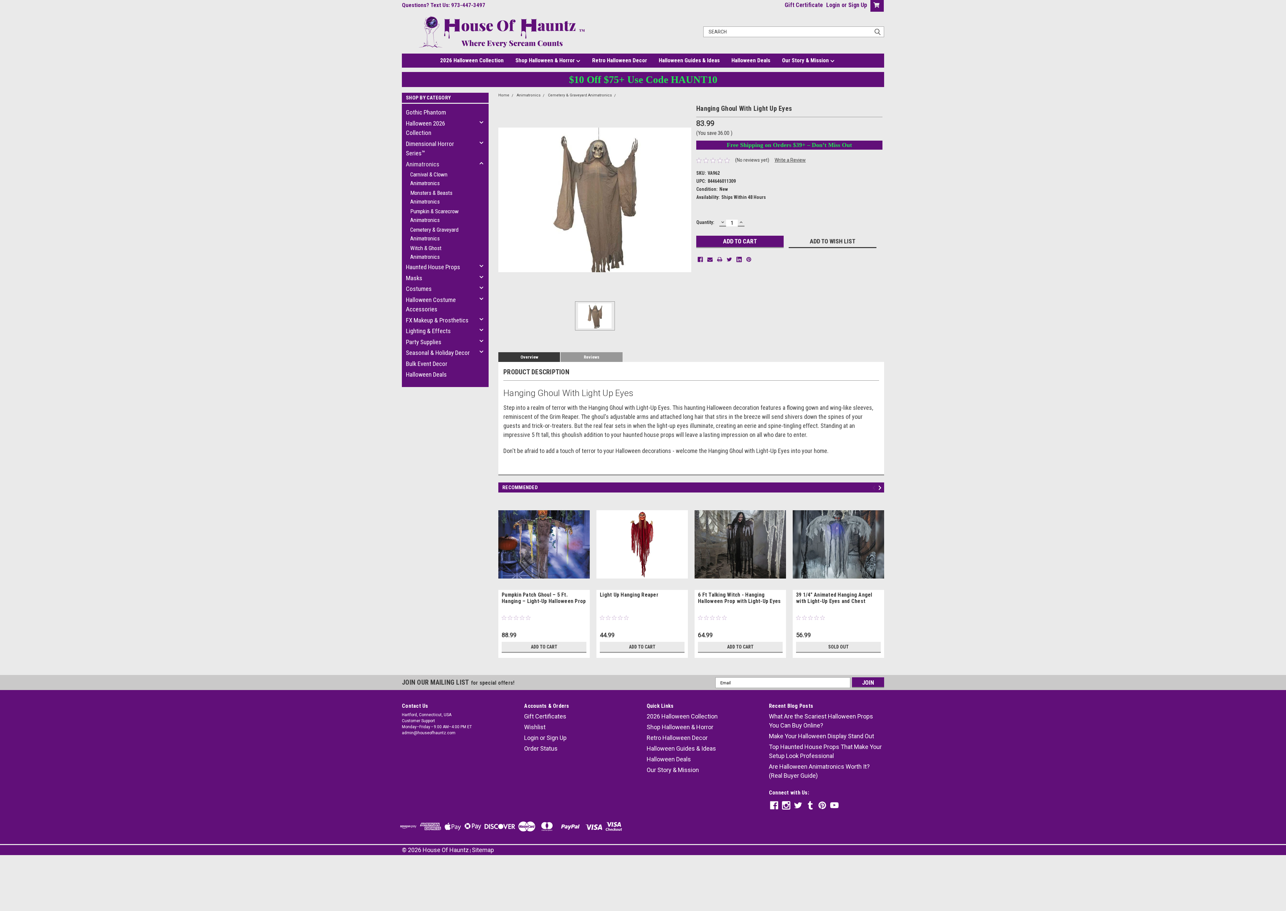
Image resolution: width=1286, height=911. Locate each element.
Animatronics (422, 164)
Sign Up (857, 4)
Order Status (541, 748)
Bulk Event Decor (426, 364)
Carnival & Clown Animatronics (428, 178)
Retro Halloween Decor (619, 60)
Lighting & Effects (428, 331)
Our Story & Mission (806, 60)
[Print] (719, 259)
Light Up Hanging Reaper (629, 595)
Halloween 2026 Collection (425, 128)
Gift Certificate (804, 4)
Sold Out (838, 647)
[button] (643, 874)
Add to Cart (544, 647)
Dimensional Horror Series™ (430, 148)
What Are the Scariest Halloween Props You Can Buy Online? (821, 721)
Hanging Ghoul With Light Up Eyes (649, 95)
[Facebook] (700, 259)
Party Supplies (423, 342)
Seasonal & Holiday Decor (438, 353)
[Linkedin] (739, 259)
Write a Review (790, 160)
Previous (874, 487)
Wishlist (535, 727)
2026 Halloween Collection (472, 60)
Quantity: (705, 222)
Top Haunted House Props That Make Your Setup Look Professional (825, 751)
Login (833, 4)
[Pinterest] (749, 259)
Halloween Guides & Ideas (689, 60)
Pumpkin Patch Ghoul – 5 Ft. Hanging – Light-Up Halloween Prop (544, 598)
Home (503, 95)
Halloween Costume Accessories (431, 304)
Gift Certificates (545, 716)
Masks (414, 278)
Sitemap (483, 849)
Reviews (591, 357)
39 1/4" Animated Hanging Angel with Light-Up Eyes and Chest (834, 598)
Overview (529, 357)
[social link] (774, 805)
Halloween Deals (750, 60)
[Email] (710, 259)
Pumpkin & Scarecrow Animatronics (434, 215)
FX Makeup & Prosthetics (437, 320)
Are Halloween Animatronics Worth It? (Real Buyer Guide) (819, 771)
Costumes (419, 289)
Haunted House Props (433, 267)
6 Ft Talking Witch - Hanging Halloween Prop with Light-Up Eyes (739, 598)
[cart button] (875, 6)
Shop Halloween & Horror (545, 60)
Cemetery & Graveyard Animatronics (434, 234)
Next (880, 487)
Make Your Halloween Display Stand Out (821, 736)
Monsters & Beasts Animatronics (431, 197)
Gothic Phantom (426, 112)
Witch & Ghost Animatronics (425, 252)
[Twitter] (729, 259)
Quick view (544, 585)
